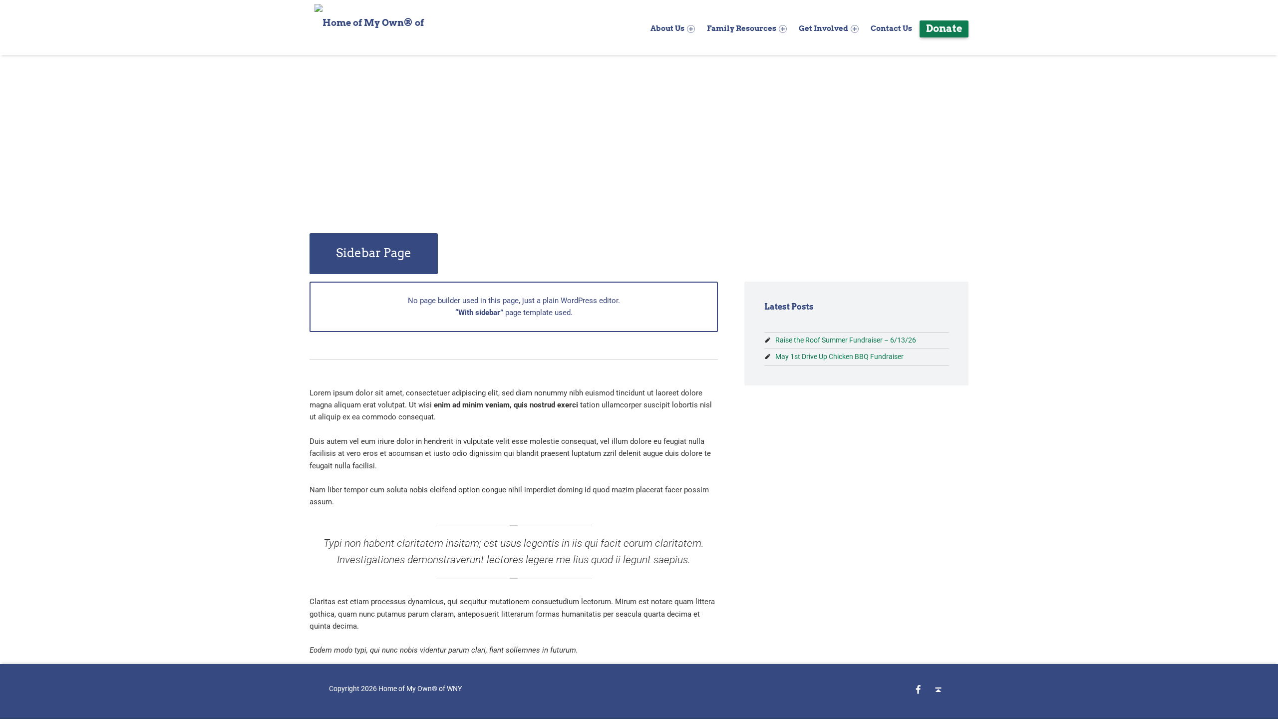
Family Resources (741, 28)
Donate (944, 28)
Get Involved (823, 28)
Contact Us (891, 28)
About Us (667, 28)
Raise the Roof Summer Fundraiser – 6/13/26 (845, 340)
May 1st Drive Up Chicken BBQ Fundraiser (839, 356)
